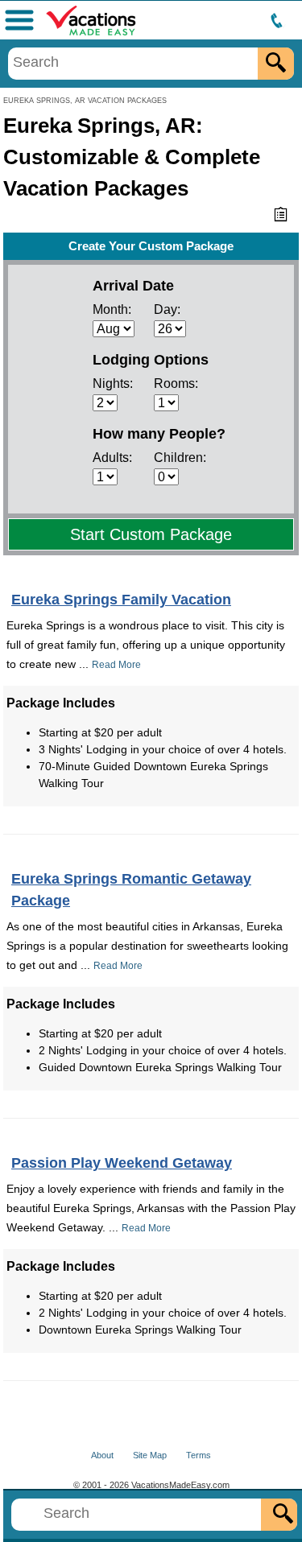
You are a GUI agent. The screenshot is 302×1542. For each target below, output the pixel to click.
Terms (198, 1455)
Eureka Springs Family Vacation (121, 600)
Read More (116, 664)
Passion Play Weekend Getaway (121, 1163)
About (102, 1455)
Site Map (150, 1455)
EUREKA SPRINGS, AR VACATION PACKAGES (85, 101)
